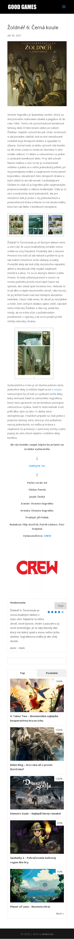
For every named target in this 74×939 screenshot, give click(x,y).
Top (22, 673)
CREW (47, 535)
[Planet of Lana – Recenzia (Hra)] (37, 901)
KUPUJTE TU (37, 466)
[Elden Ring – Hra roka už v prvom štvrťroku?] (37, 759)
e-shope (57, 389)
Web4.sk (47, 934)
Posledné (52, 673)
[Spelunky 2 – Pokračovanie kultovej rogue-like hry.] (37, 852)
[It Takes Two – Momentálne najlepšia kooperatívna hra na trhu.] (37, 711)
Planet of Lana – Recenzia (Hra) (30, 906)
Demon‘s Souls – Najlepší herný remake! (35, 813)
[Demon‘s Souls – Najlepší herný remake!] (37, 808)
